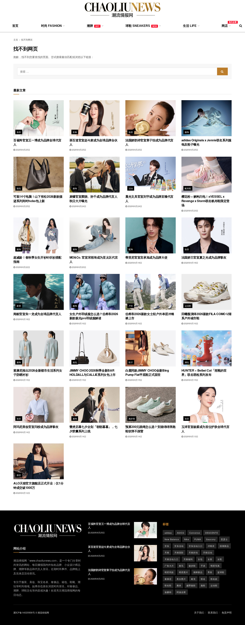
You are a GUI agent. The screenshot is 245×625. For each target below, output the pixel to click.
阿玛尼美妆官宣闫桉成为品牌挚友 (35, 426)
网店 (226, 25)
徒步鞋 (192, 565)
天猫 (167, 552)
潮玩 (187, 362)
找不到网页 (27, 39)
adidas (168, 532)
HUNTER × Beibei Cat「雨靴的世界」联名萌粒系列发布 (204, 372)
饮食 (75, 132)
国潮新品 (224, 545)
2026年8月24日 (78, 206)
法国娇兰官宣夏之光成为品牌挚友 (203, 257)
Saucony (211, 539)
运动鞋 (188, 305)
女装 (210, 559)
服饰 (187, 132)
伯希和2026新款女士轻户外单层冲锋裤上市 (149, 316)
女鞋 (219, 559)
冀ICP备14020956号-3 (25, 612)
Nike (186, 539)
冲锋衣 (211, 545)
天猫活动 (207, 552)
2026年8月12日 (22, 492)
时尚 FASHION (51, 25)
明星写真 (215, 565)
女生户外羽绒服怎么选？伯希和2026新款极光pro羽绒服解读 (93, 316)
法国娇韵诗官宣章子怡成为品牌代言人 (149, 142)
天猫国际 (179, 552)
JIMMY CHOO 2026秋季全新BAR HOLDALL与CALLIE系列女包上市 (92, 372)
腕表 (179, 585)
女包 (200, 559)
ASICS (180, 532)
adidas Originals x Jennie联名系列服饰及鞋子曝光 (206, 142)
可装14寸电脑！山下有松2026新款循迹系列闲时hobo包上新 (37, 198)
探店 (19, 475)
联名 (203, 578)
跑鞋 (203, 585)
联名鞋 (168, 585)
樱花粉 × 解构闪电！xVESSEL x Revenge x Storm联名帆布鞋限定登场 (205, 200)
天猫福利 (188, 559)
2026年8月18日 (134, 262)
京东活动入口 (196, 545)
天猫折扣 (193, 552)
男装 (210, 572)
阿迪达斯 (181, 592)
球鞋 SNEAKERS (141, 25)
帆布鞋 (188, 188)
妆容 (19, 132)
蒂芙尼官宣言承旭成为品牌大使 (146, 257)
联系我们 (213, 612)
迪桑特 (168, 592)
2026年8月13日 (190, 436)
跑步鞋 (132, 418)
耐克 (193, 578)
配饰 (131, 249)
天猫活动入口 (171, 559)
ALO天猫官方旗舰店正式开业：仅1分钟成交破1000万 (38, 485)
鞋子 (131, 362)
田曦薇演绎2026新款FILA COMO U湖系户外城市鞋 (206, 316)
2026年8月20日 (78, 267)
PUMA (197, 539)
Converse (194, 532)
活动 (131, 188)
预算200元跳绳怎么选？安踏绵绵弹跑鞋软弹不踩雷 (150, 428)
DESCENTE (211, 532)
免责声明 (227, 612)
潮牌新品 (198, 572)
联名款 (214, 578)
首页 (15, 25)
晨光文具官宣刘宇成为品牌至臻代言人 (149, 198)
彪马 (181, 565)
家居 (19, 305)
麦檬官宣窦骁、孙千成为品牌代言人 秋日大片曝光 (93, 198)
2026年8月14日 (22, 432)
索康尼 (168, 578)
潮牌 (93, 25)
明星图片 (183, 572)
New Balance (172, 539)
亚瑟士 (224, 539)
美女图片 (181, 578)
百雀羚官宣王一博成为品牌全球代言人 (37, 142)
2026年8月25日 (22, 149)
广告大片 (169, 565)
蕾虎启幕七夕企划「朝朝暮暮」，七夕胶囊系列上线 (93, 428)
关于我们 (199, 612)
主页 (15, 39)
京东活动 (179, 545)
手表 (203, 565)
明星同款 (169, 572)
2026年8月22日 (22, 267)
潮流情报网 (43, 612)
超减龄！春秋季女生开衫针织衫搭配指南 (37, 259)
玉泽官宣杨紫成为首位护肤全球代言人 (205, 428)
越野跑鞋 (191, 585)
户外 (131, 305)
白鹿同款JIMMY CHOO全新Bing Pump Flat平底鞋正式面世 (147, 372)
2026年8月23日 (190, 210)
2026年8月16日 (78, 323)
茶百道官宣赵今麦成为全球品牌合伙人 (93, 142)
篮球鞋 (220, 572)
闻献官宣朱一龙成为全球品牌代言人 (37, 314)
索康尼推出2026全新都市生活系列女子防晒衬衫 (37, 372)
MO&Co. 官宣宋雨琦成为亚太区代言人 (93, 259)
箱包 (19, 188)
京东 (167, 545)
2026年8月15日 (22, 379)
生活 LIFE (190, 25)
